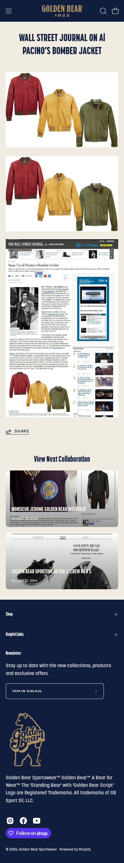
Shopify (84, 849)
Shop (9, 614)
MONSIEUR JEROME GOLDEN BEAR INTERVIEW (49, 509)
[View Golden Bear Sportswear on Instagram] (10, 820)
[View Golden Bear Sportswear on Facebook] (23, 820)
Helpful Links (15, 634)
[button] (103, 11)
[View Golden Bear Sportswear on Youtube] (36, 820)
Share (21, 431)
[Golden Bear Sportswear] (62, 10)
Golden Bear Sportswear (38, 849)
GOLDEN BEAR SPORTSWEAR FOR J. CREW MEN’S (51, 572)
